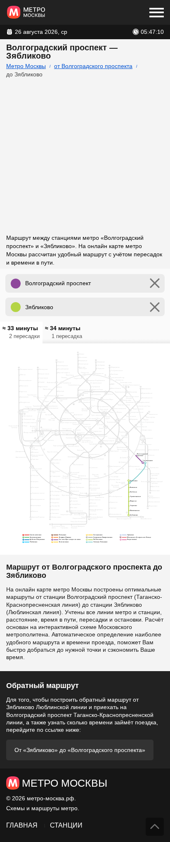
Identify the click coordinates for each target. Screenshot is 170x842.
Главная (22, 825)
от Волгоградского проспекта (93, 66)
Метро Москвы (26, 66)
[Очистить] (155, 283)
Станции (66, 825)
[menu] (156, 12)
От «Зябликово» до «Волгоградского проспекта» (79, 750)
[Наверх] (155, 827)
